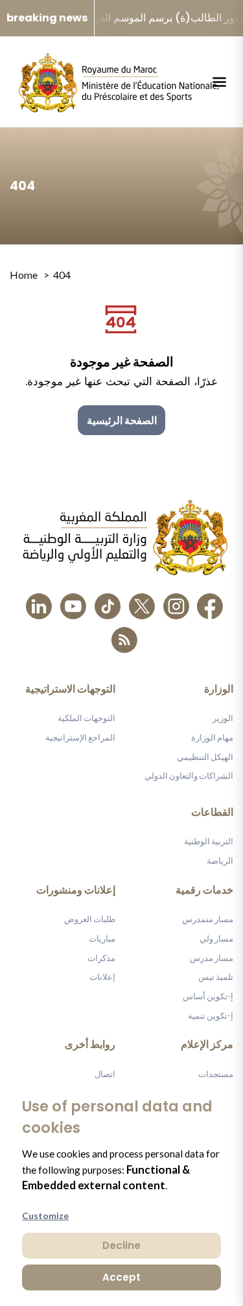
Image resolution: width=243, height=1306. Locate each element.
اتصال (105, 1074)
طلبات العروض (89, 919)
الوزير (223, 718)
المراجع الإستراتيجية (80, 737)
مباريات (102, 938)
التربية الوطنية (208, 841)
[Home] (118, 82)
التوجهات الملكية (86, 718)
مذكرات (101, 958)
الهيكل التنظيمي (205, 757)
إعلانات (102, 976)
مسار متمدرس (207, 919)
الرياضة (220, 860)
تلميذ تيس (215, 976)
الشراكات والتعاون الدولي (189, 775)
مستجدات (215, 1074)
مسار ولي (216, 938)
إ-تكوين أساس (208, 996)
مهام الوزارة (212, 737)
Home (24, 274)
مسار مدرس (211, 958)
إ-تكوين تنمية (210, 1015)
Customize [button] (45, 1215)
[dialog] (121, 1192)
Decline (121, 1245)
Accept (121, 1277)
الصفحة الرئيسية (122, 420)
